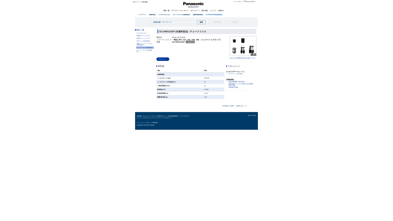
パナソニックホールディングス (145, 118)
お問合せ (221, 10)
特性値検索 (217, 22)
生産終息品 (152, 14)
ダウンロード (195, 10)
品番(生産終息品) (198, 14)
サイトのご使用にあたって (159, 116)
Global (253, 1)
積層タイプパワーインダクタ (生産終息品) (145, 44)
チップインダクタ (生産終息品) (144, 51)
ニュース (213, 10)
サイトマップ (146, 116)
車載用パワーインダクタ (143, 35)
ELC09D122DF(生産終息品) (214, 14)
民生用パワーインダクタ (143, 38)
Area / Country (252, 115)
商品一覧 (166, 10)
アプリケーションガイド (179, 10)
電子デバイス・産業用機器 (140, 2)
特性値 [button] (161, 66)
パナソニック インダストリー (163, 118)
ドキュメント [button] (234, 66)
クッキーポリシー (238, 1)
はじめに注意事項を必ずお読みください (243, 58)
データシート (162, 59)
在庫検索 (235, 22)
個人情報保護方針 (173, 116)
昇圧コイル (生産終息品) (143, 41)
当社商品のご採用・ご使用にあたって (234, 106)
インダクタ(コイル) (164, 14)
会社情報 (139, 116)
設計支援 (205, 10)
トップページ (142, 14)
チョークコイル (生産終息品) (181, 14)
